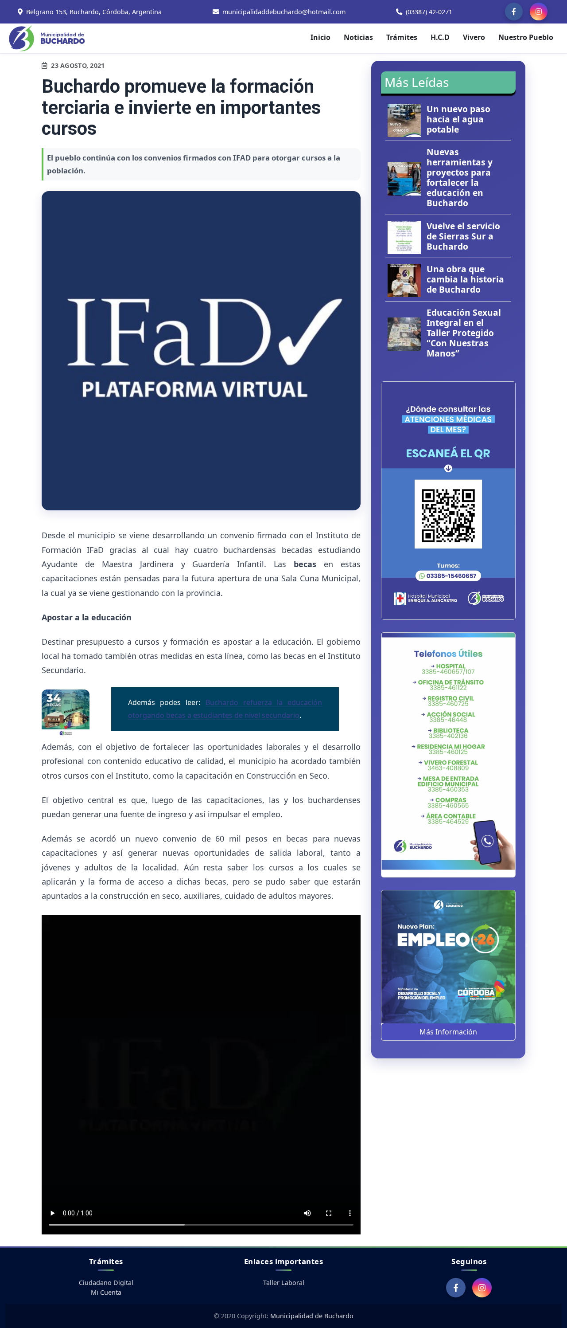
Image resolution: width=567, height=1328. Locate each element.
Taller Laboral (283, 1282)
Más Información (448, 1032)
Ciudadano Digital (106, 1282)
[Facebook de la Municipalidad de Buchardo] (514, 11)
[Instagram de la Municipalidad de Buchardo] (539, 11)
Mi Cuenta (106, 1292)
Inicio (320, 37)
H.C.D (440, 37)
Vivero (474, 37)
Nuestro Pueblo (525, 37)
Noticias (358, 37)
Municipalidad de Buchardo (311, 1316)
